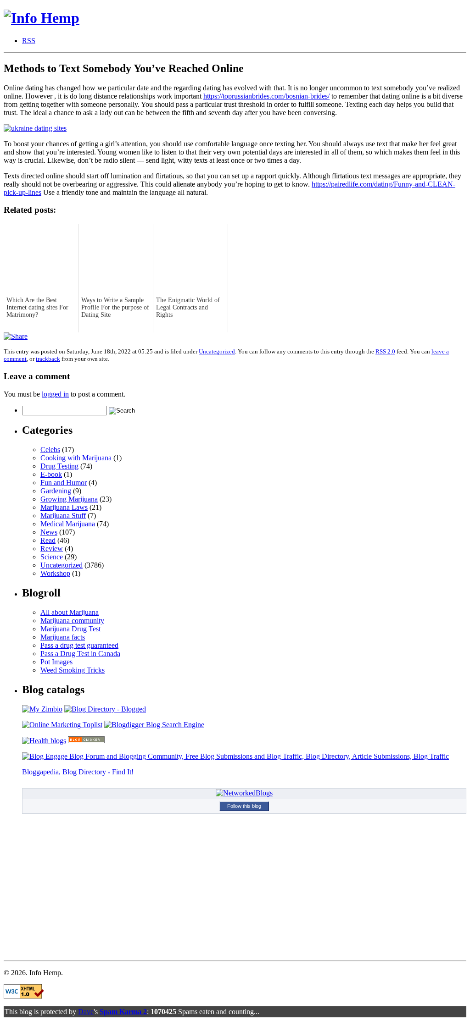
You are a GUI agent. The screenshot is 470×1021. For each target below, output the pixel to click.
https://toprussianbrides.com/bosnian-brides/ (266, 96)
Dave (86, 1011)
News (48, 532)
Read (48, 540)
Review (51, 548)
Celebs (50, 449)
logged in (55, 394)
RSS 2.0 (385, 351)
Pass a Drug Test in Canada (80, 653)
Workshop (55, 573)
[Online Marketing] (62, 724)
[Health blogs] (44, 741)
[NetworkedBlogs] (244, 793)
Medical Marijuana (67, 524)
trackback (48, 358)
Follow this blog (244, 806)
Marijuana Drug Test (70, 629)
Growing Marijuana (69, 499)
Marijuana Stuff (63, 515)
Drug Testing (59, 466)
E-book (51, 474)
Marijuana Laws (64, 507)
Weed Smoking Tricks (72, 670)
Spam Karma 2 (123, 1011)
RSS (28, 40)
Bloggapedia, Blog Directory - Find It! (78, 772)
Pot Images (56, 662)
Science (51, 557)
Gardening (55, 491)
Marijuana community (72, 620)
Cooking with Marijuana (76, 458)
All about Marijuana (69, 612)
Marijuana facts (62, 637)
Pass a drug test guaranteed (79, 645)
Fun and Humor (63, 482)
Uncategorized (217, 351)
